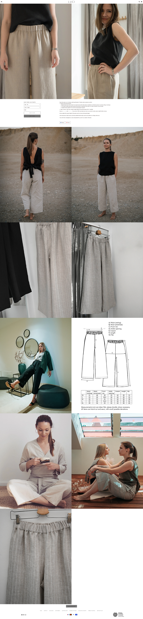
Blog (41, 610)
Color (26, 107)
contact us (70, 111)
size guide (64, 111)
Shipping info (65, 610)
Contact (45, 610)
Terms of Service (91, 610)
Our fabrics (57, 610)
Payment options (72, 610)
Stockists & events (82, 610)
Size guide (51, 610)
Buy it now (32, 116)
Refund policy (100, 610)
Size (25, 104)
